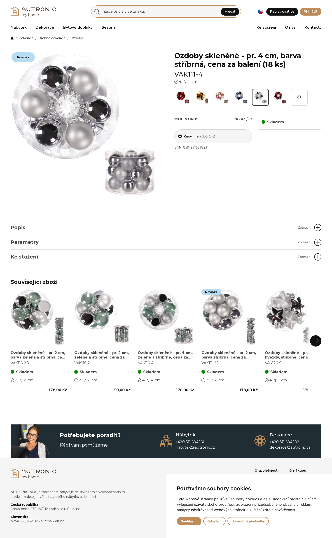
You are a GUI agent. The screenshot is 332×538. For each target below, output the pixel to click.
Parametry (161, 242)
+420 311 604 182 (284, 442)
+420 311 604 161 (190, 442)
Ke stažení (266, 27)
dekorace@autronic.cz (290, 447)
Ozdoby (76, 38)
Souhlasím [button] (189, 521)
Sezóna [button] (109, 27)
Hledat (230, 11)
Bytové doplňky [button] (78, 27)
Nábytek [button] (19, 27)
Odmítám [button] (214, 521)
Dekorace (26, 38)
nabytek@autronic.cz (195, 447)
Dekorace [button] (45, 27)
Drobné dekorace (52, 38)
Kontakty (313, 27)
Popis (161, 227)
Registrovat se (282, 11)
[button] (260, 12)
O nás (290, 27)
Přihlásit (311, 11)
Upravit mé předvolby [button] (248, 521)
